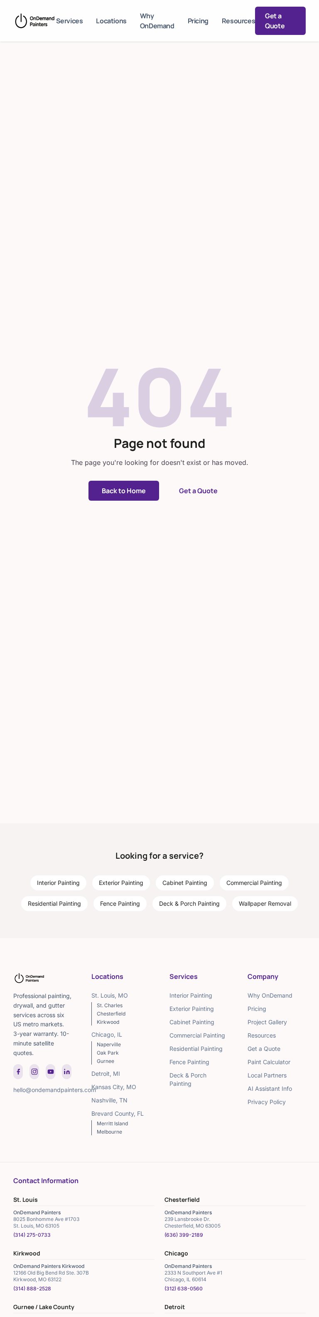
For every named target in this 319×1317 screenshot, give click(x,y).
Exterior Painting (121, 882)
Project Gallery (267, 1021)
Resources (238, 20)
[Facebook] (18, 1071)
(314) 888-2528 (32, 1288)
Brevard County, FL (117, 1113)
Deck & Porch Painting (189, 903)
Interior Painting (58, 882)
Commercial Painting (254, 882)
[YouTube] (50, 1071)
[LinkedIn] (66, 1071)
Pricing (198, 20)
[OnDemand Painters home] (34, 21)
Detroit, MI (105, 1073)
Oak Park (108, 1053)
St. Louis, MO (109, 995)
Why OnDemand (157, 20)
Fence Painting (120, 903)
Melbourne (109, 1132)
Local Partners (267, 1075)
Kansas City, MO (113, 1086)
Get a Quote (275, 20)
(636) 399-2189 (183, 1235)
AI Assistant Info (270, 1088)
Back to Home (124, 490)
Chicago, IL (106, 1034)
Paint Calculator (269, 1061)
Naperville (109, 1044)
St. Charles (110, 1005)
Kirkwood (108, 1022)
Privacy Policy (267, 1101)
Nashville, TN (109, 1100)
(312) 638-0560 (183, 1288)
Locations (111, 20)
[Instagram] (34, 1071)
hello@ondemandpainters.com (54, 1089)
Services (69, 20)
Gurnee (105, 1061)
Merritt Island (112, 1123)
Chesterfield (111, 1014)
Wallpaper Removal (265, 903)
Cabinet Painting (184, 882)
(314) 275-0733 (32, 1235)
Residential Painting (54, 903)
